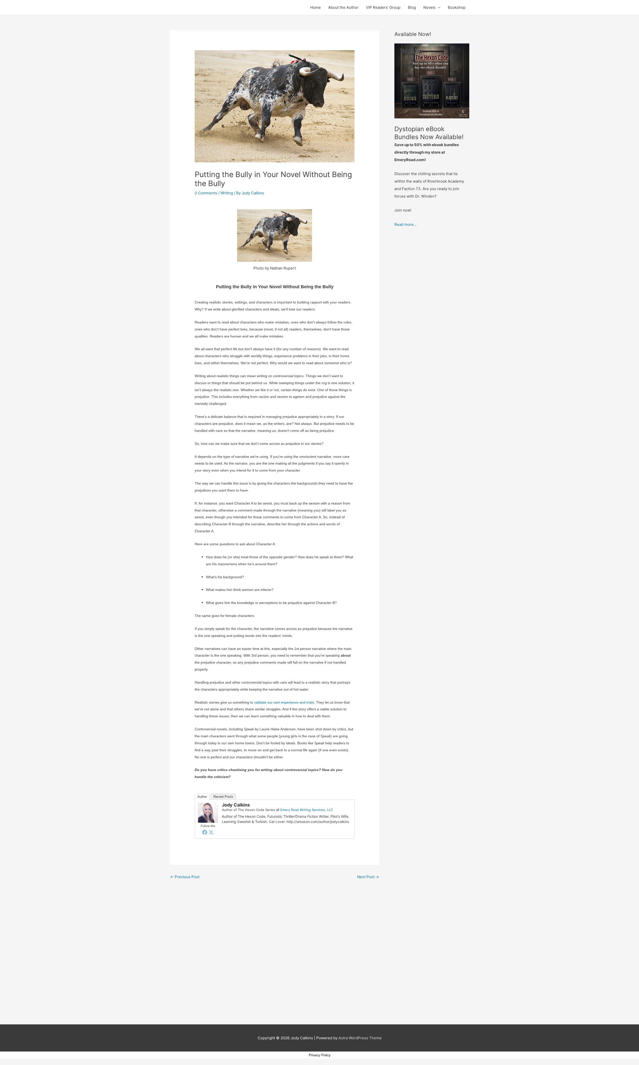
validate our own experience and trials (284, 702)
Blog (412, 7)
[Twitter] (211, 832)
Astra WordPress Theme (360, 1038)
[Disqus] (274, 944)
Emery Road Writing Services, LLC (306, 810)
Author (202, 797)
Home (315, 7)
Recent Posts (223, 797)
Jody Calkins (236, 804)
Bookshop (457, 7)
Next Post (368, 876)
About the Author (343, 7)
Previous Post (184, 876)
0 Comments (206, 193)
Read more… (405, 224)
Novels (429, 7)
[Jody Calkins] (208, 812)
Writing (226, 193)
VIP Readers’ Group (383, 7)
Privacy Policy (319, 1055)
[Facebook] (205, 832)
